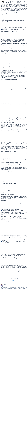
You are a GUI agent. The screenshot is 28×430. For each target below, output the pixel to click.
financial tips (21, 1)
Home (10, 1)
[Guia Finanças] (2, 1)
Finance (18, 1)
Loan (24, 1)
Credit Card (14, 1)
